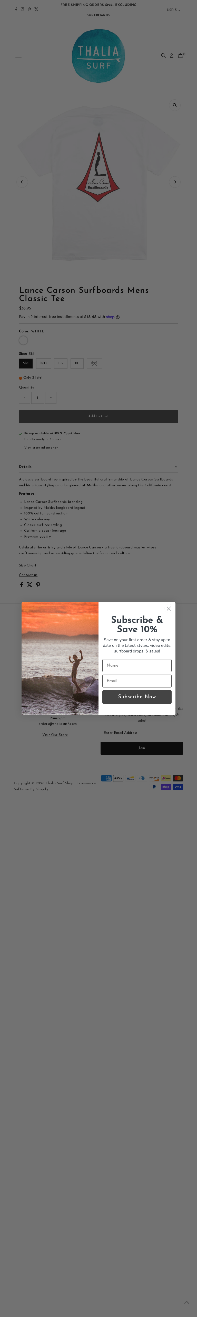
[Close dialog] (168, 608)
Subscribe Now (137, 697)
